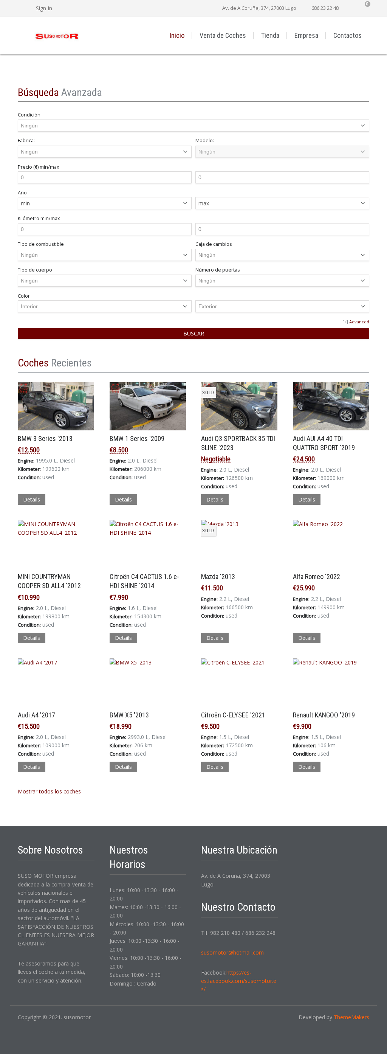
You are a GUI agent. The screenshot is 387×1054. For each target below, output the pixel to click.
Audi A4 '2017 (36, 715)
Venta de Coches (223, 35)
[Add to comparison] (24, 546)
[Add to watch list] (33, 546)
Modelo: (204, 140)
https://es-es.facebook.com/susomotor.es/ (238, 981)
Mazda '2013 (218, 577)
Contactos (347, 35)
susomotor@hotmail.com (232, 952)
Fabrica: (26, 140)
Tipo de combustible (41, 244)
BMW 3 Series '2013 (45, 438)
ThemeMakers (351, 1017)
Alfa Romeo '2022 (316, 577)
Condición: (30, 115)
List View (365, 363)
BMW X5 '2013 (129, 715)
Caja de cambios (213, 244)
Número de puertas (217, 270)
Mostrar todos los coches (50, 791)
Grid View (355, 363)
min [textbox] (25, 203)
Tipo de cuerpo (35, 270)
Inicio (177, 35)
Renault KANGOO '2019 (324, 715)
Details (31, 499)
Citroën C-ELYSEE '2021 (233, 715)
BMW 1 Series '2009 (137, 438)
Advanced (359, 321)
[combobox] (105, 203)
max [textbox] (203, 203)
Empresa (306, 35)
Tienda (270, 35)
